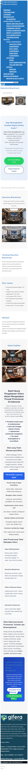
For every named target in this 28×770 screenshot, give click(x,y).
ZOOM (11, 60)
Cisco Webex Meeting (17, 62)
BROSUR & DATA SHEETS (15, 78)
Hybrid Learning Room (15, 30)
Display (9, 67)
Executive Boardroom (15, 26)
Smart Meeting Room (14, 24)
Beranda (7, 10)
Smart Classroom (13, 33)
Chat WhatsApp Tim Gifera (15, 697)
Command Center (13, 28)
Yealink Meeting (15, 65)
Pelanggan (11, 19)
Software (10, 58)
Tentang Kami (9, 12)
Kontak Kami (8, 74)
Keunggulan (8, 17)
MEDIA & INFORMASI (10, 76)
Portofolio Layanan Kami (14, 476)
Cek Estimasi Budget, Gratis (14, 161)
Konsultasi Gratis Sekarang (15, 691)
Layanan (7, 14)
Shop (3, 84)
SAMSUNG (13, 72)
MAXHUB (12, 69)
